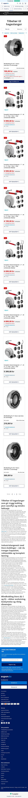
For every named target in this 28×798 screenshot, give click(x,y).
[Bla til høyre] (3, 13)
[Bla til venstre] (5, 13)
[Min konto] (22, 3)
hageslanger (4, 531)
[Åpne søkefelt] (17, 3)
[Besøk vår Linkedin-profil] (6, 723)
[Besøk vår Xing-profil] (9, 723)
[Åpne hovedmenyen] (1, 3)
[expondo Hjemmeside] (2, 33)
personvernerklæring (7, 669)
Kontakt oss (14, 683)
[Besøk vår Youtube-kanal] (2, 723)
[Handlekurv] (25, 3)
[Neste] (16, 494)
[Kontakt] (20, 3)
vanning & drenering (8, 585)
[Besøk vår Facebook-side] (4, 723)
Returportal (14, 687)
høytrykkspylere (7, 637)
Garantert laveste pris (10, 74)
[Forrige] (12, 494)
